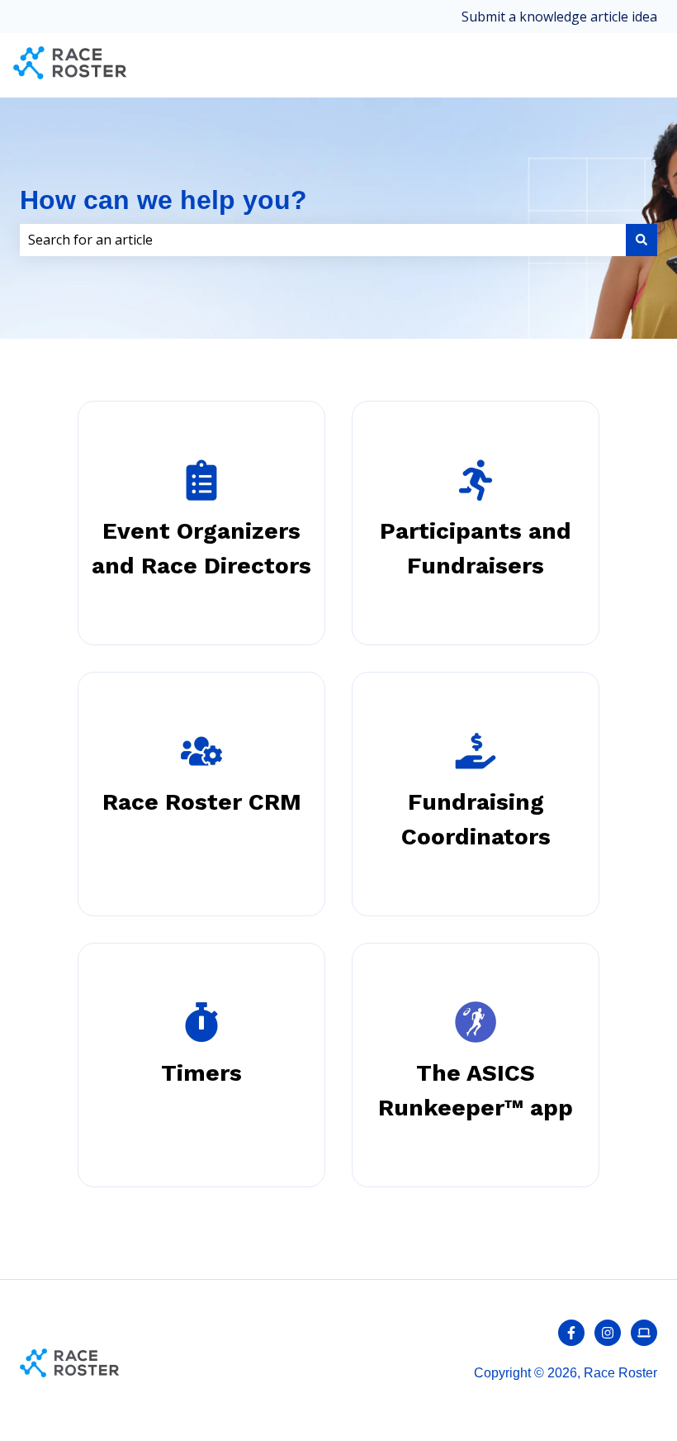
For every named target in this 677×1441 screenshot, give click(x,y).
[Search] (641, 239)
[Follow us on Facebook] (571, 1333)
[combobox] (323, 239)
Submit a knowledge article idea (559, 16)
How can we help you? (163, 200)
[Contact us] (644, 1333)
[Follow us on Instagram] (607, 1333)
